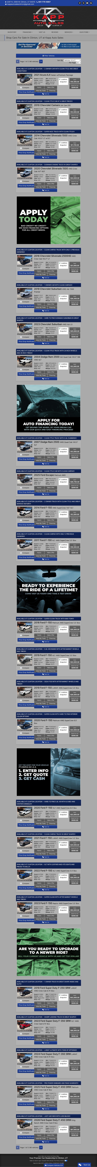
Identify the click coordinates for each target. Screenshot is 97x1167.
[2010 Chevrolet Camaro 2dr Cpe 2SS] (25, 110)
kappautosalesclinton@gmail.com (20, 4)
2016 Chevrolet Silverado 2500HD (55, 257)
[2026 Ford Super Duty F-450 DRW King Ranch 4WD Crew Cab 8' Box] (25, 1125)
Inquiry (39, 87)
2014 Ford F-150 (53, 507)
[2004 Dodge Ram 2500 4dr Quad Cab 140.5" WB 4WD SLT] (25, 361)
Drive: (35, 83)
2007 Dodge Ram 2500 (56, 443)
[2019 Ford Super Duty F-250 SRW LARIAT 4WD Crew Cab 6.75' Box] (25, 993)
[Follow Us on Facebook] (79, 3)
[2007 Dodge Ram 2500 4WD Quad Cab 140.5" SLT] (25, 447)
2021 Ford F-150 (56, 838)
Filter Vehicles (49, 56)
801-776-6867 (44, 2)
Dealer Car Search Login (35, 1160)
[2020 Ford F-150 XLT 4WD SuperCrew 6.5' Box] (25, 812)
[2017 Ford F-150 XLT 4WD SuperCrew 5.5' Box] (25, 545)
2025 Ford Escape (50, 475)
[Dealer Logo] (48, 18)
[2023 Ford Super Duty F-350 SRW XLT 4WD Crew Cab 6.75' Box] (25, 1026)
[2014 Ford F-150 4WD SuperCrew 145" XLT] (25, 512)
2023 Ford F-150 (56, 903)
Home (39, 1156)
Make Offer (50, 87)
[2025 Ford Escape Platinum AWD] (25, 480)
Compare (25, 88)
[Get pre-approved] (48, 45)
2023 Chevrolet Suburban (53, 324)
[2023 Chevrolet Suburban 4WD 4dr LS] (25, 329)
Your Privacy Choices (59, 1160)
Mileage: (48, 83)
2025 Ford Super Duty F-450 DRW (56, 1088)
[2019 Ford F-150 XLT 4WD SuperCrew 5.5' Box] (25, 660)
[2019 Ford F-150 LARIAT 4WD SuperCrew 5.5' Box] (25, 692)
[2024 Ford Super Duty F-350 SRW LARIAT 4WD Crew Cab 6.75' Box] (25, 1059)
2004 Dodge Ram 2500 (57, 358)
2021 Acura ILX (53, 74)
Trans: (47, 82)
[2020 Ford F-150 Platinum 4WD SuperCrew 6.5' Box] (25, 725)
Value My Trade (41, 90)
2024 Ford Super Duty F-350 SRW (55, 1055)
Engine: (48, 80)
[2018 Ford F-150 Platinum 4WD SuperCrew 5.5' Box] (25, 627)
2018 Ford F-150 (57, 622)
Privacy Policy (56, 1156)
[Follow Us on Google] (91, 3)
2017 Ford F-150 (55, 540)
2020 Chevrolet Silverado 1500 (55, 169)
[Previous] (17, 61)
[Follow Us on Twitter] (83, 3)
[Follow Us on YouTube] (87, 3)
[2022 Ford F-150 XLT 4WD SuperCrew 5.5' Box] (25, 875)
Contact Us (49, 1156)
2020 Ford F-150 (55, 807)
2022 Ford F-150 (55, 870)
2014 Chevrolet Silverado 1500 (55, 136)
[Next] (41, 61)
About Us (44, 1156)
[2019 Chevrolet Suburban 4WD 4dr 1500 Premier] (25, 294)
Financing (52, 90)
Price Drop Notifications (27, 92)
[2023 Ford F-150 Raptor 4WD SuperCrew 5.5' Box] (25, 908)
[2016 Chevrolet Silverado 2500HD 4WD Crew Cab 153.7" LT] (25, 261)
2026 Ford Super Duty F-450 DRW (54, 1121)
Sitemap (51, 1160)
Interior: (36, 80)
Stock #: (36, 78)
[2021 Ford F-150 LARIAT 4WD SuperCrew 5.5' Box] (25, 843)
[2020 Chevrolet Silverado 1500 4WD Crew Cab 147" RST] (25, 173)
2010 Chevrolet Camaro (52, 105)
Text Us (46, 94)
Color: (35, 82)
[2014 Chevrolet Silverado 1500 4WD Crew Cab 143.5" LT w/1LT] (25, 140)
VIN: (47, 78)
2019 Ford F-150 (55, 655)
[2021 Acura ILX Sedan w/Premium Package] (25, 79)
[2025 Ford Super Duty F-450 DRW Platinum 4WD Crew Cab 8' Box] (25, 1092)
